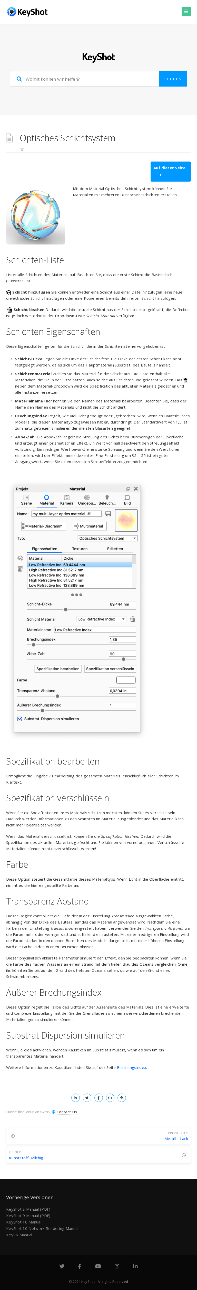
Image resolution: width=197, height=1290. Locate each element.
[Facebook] (80, 1267)
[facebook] (98, 1097)
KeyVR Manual (19, 1234)
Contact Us (67, 1111)
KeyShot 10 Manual (23, 1222)
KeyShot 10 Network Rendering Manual (42, 1228)
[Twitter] (62, 1267)
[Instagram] (117, 1267)
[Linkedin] (135, 1267)
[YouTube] (98, 1267)
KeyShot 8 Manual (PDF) (28, 1209)
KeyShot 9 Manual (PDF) (28, 1215)
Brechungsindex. (132, 1067)
